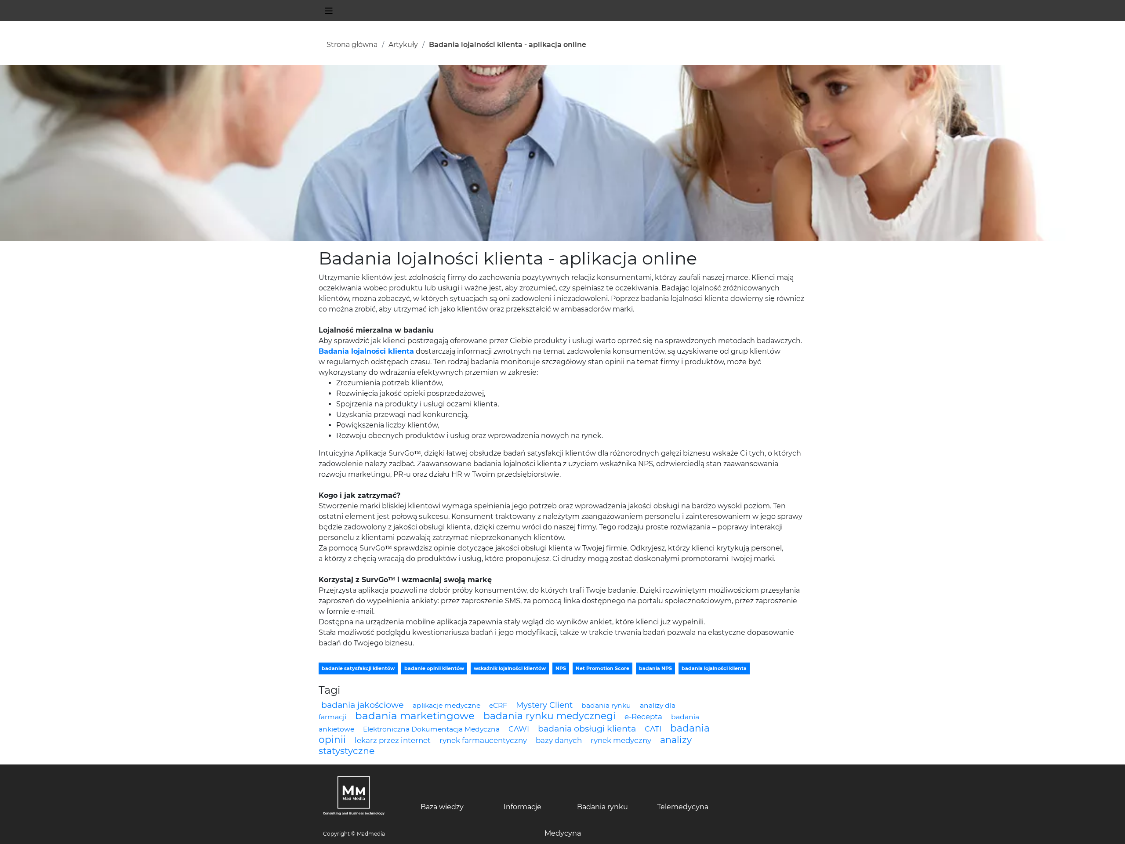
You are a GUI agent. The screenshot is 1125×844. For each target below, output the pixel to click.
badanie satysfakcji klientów (358, 668)
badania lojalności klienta (714, 668)
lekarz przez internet (393, 740)
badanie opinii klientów (434, 668)
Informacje (522, 807)
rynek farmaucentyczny (483, 740)
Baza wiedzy (442, 807)
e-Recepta (643, 716)
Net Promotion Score (602, 668)
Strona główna (352, 44)
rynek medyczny (621, 740)
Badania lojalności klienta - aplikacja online (507, 44)
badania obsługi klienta (587, 728)
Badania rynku (602, 807)
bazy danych (559, 740)
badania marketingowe (415, 716)
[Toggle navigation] (329, 11)
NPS (560, 668)
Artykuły (403, 44)
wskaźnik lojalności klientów (510, 668)
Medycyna (562, 833)
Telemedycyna (682, 807)
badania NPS (655, 668)
